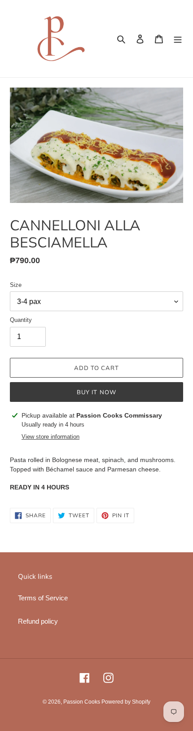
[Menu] (177, 38)
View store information (50, 436)
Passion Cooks (82, 702)
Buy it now (96, 392)
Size (16, 285)
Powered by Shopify (125, 702)
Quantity (21, 320)
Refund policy (38, 621)
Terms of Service (43, 598)
